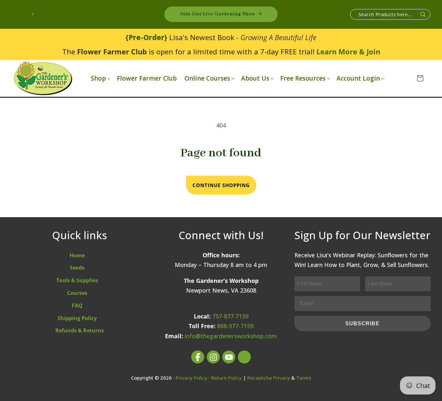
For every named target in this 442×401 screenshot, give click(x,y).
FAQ (77, 305)
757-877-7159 (230, 316)
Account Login (358, 78)
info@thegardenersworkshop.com (231, 336)
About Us (255, 78)
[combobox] (390, 14)
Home (77, 255)
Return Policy (226, 377)
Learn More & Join (348, 51)
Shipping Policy (77, 318)
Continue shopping (221, 185)
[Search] (423, 14)
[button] (100, 78)
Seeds (77, 267)
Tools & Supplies (77, 280)
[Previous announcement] (33, 14)
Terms (303, 377)
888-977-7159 (235, 326)
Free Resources (303, 78)
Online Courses (207, 78)
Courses (77, 292)
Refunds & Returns (79, 330)
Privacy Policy (191, 377)
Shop (98, 78)
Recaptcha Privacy (268, 377)
